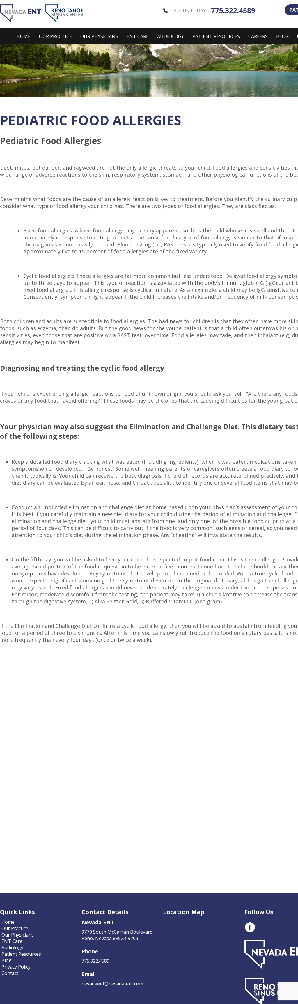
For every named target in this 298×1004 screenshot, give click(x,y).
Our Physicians (99, 36)
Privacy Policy (16, 967)
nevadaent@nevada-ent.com (112, 983)
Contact (9, 973)
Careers (258, 36)
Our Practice (55, 36)
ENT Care (138, 36)
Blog (282, 36)
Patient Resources (216, 36)
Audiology (170, 36)
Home (24, 36)
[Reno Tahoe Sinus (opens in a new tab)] (64, 21)
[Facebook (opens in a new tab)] (250, 931)
